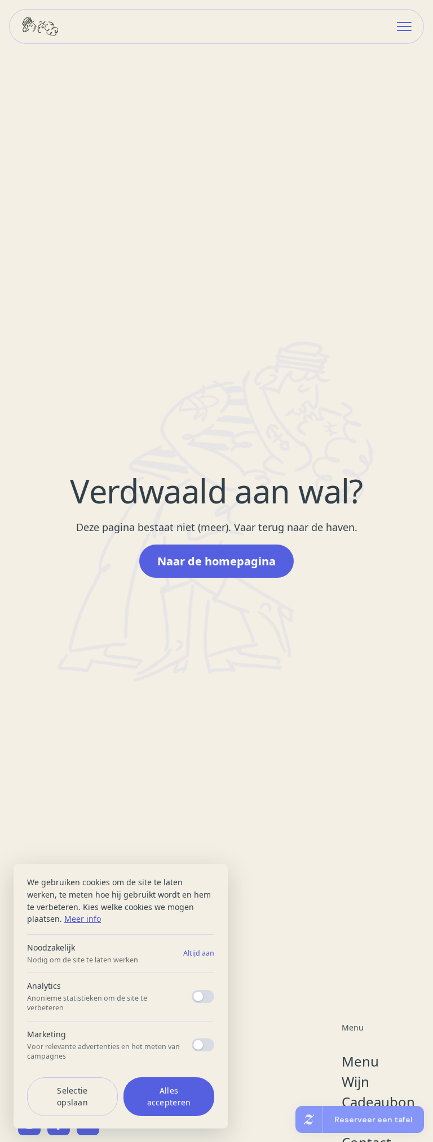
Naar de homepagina (216, 561)
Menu (360, 1061)
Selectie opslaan (72, 1096)
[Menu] (404, 26)
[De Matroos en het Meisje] (40, 26)
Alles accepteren (169, 1096)
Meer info (82, 918)
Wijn (355, 1081)
